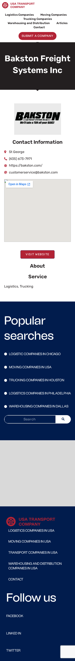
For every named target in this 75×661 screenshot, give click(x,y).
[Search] (63, 419)
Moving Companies (53, 14)
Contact (39, 27)
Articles (62, 23)
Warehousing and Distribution (29, 23)
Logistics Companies (19, 14)
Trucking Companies (37, 19)
